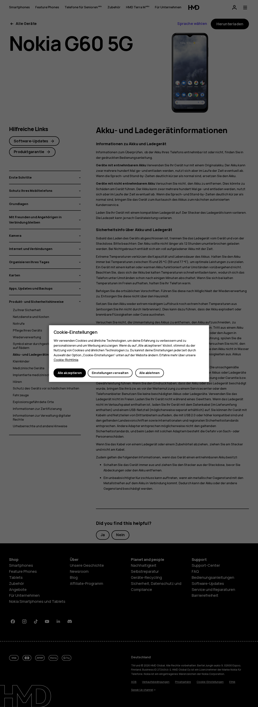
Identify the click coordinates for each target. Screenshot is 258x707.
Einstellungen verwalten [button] (110, 373)
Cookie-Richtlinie (66, 360)
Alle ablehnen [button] (149, 373)
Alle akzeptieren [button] (70, 373)
